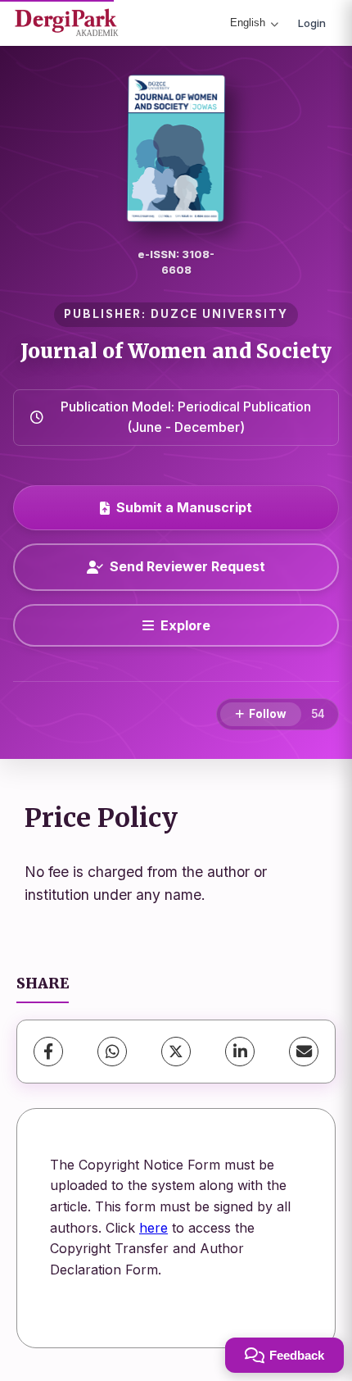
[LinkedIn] (240, 1051)
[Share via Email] (303, 1051)
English (247, 22)
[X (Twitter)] (176, 1051)
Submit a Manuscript (184, 507)
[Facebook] (48, 1051)
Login (312, 23)
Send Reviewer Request (187, 566)
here (153, 1228)
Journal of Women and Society (176, 351)
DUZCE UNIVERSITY (219, 313)
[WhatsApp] (112, 1051)
